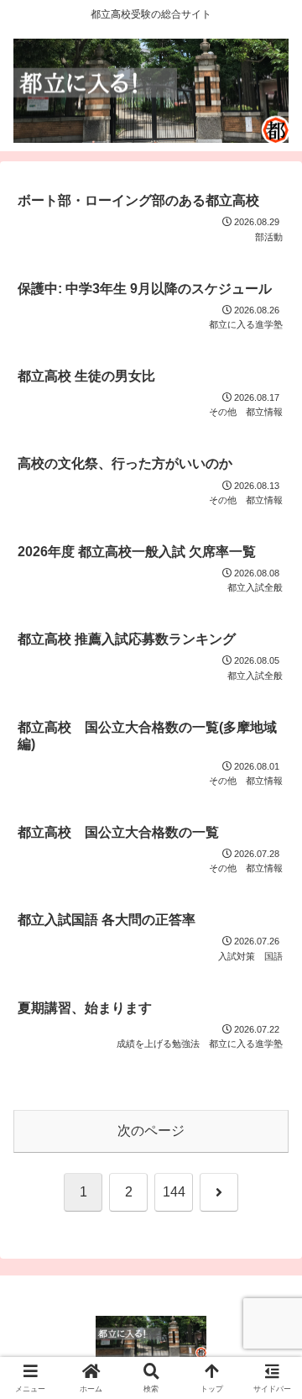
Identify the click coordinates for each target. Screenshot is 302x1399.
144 (174, 1192)
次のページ (151, 1130)
